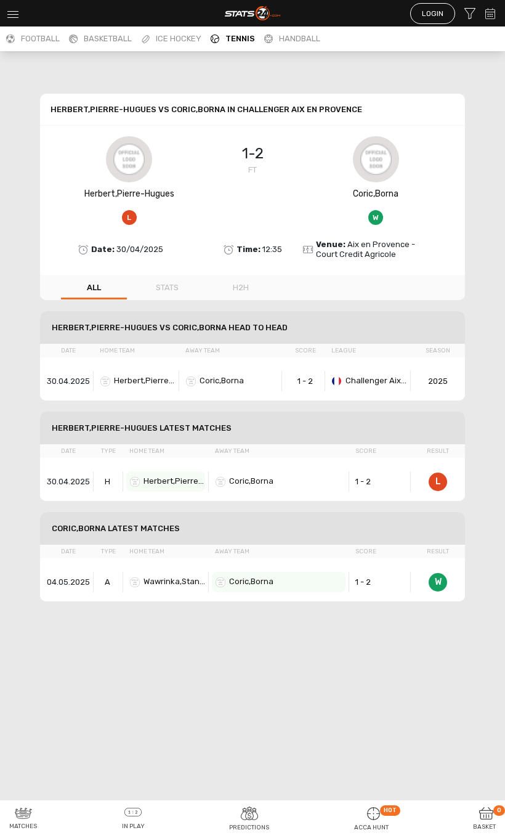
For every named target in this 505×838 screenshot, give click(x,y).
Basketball (108, 38)
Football (40, 38)
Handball (299, 38)
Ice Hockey (178, 38)
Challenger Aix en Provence (376, 380)
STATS (167, 287)
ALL (94, 287)
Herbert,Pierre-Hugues (129, 194)
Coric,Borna (375, 194)
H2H (241, 287)
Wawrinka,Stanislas (174, 581)
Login (432, 13)
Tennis (240, 38)
